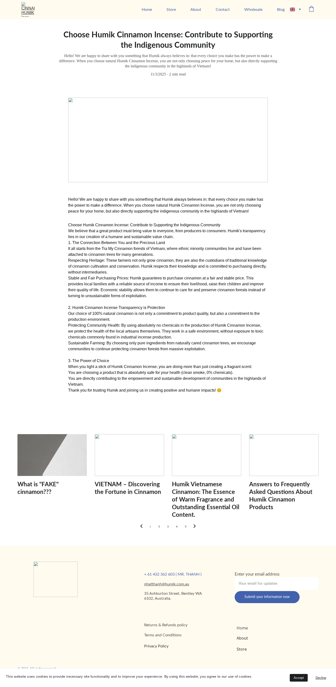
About (195, 10)
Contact (223, 10)
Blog (281, 10)
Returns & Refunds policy (165, 625)
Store (171, 10)
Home (147, 10)
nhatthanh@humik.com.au (166, 584)
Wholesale (253, 10)
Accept (299, 678)
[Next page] (194, 526)
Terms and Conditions (163, 635)
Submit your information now (267, 597)
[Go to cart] (311, 9)
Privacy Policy (156, 646)
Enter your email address (257, 574)
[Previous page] (141, 526)
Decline (321, 678)
